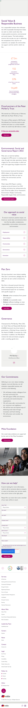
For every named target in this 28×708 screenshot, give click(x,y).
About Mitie (3, 612)
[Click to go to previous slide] (3, 568)
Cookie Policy (4, 661)
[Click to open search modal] (22, 705)
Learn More (6, 308)
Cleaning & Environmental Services (8, 581)
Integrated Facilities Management (8, 594)
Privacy (2, 656)
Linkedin (4, 673)
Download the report (9, 199)
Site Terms (3, 653)
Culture (3, 614)
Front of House (4, 592)
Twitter (4, 676)
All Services (3, 579)
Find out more (7, 440)
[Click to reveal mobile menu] (25, 705)
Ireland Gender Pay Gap (6, 666)
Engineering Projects (5, 589)
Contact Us (3, 647)
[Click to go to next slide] (25, 568)
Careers (3, 633)
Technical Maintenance (6, 605)
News (2, 640)
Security (3, 602)
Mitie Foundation (4, 619)
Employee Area (6, 685)
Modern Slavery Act (5, 664)
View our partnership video (11, 131)
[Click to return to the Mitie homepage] (5, 706)
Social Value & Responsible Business (8, 617)
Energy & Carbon (4, 587)
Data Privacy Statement (6, 546)
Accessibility (3, 659)
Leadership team (4, 626)
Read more (6, 135)
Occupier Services (5, 600)
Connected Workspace (6, 584)
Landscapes (3, 597)
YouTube (4, 678)
